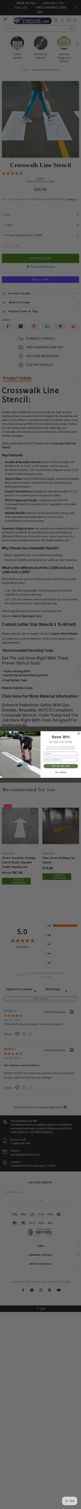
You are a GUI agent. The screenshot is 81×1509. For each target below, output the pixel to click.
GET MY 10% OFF (61, 766)
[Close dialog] (78, 733)
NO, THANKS (60, 772)
